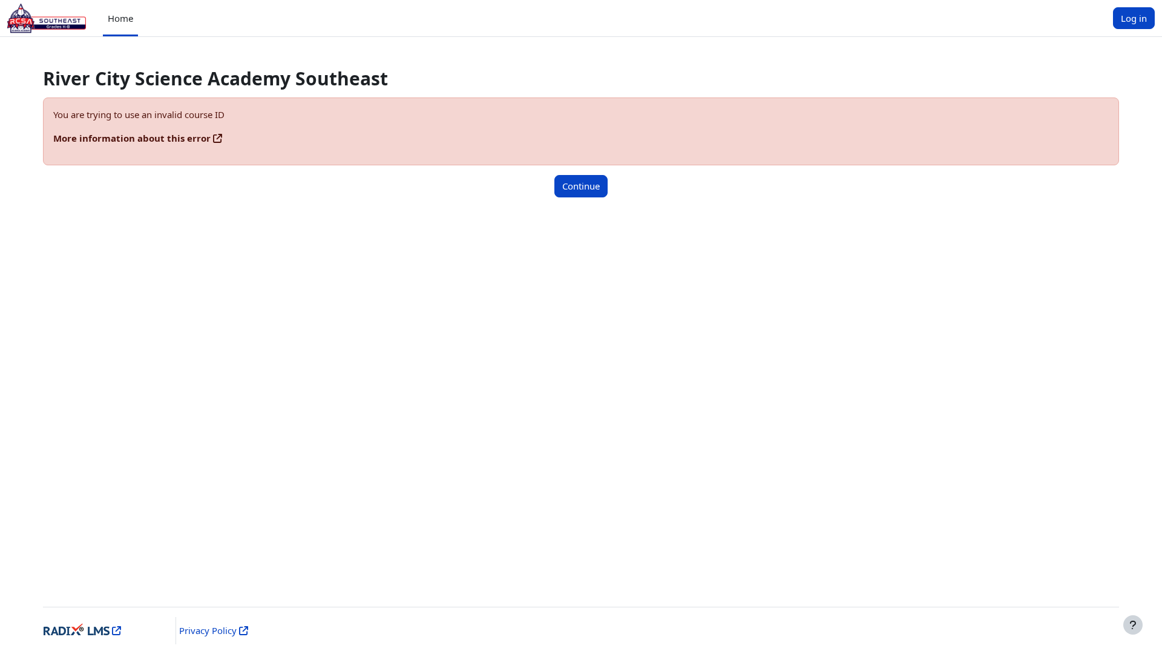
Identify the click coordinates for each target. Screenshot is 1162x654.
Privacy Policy (208, 630)
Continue (581, 186)
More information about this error (132, 138)
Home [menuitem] (120, 18)
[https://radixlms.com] (115, 630)
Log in (1134, 18)
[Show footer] (1133, 625)
